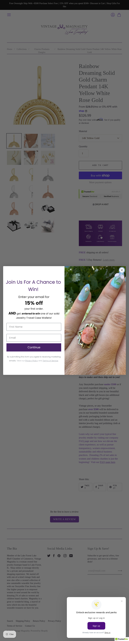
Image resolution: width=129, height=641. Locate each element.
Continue (34, 347)
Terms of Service (50, 360)
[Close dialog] (122, 270)
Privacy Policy (31, 360)
